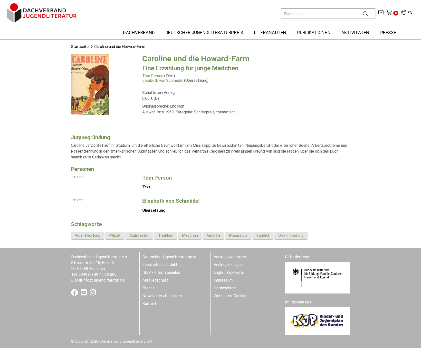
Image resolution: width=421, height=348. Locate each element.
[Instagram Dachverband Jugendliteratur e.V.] (93, 293)
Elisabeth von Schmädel (162, 80)
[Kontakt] (380, 12)
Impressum (223, 280)
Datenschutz (225, 288)
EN (409, 12)
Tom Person (152, 75)
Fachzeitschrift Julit (160, 264)
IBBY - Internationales (161, 272)
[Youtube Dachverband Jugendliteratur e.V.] (84, 293)
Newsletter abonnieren (162, 295)
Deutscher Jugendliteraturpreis (169, 257)
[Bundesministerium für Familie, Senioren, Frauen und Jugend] (317, 277)
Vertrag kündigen (228, 264)
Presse (149, 288)
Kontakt (149, 303)
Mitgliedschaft (155, 280)
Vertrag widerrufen (230, 257)
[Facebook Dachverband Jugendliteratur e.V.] (75, 293)
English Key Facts (229, 272)
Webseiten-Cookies (230, 295)
